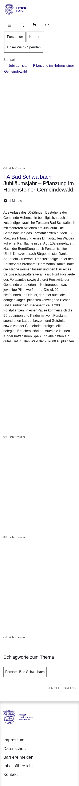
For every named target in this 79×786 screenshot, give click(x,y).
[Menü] (10, 25)
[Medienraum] (35, 25)
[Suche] (22, 25)
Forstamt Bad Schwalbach (25, 672)
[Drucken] (61, 200)
